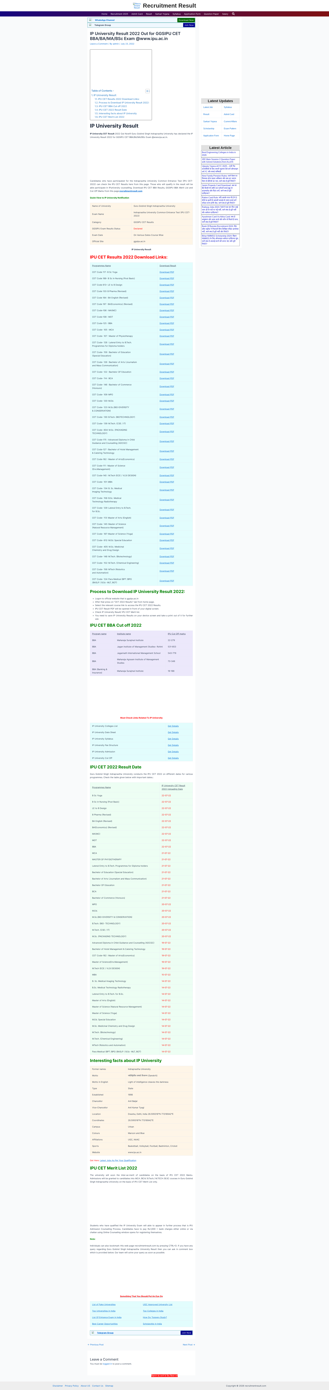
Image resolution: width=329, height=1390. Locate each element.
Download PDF (167, 272)
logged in (107, 1363)
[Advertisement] (164, 1383)
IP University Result (105, 95)
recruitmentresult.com (130, 191)
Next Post (189, 1345)
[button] (233, 14)
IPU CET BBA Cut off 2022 (113, 106)
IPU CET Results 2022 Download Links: (118, 99)
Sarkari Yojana (210, 121)
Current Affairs (230, 121)
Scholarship (208, 128)
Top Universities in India (103, 1311)
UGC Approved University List (157, 1304)
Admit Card (229, 114)
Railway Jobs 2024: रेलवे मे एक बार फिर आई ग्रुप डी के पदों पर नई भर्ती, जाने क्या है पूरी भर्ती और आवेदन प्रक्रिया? (220, 210)
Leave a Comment (99, 43)
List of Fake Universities (104, 1304)
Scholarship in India (152, 1323)
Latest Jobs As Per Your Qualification (118, 1160)
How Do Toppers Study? (155, 1317)
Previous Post (96, 1345)
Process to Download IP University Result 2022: (124, 102)
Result (206, 114)
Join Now (189, 25)
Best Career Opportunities (105, 1323)
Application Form (211, 136)
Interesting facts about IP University (118, 113)
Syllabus (228, 107)
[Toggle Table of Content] (146, 91)
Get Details (173, 726)
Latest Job (208, 107)
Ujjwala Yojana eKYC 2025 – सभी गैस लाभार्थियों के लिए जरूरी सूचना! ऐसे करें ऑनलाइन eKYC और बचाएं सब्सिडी (220, 169)
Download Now (186, 20)
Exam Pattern (230, 128)
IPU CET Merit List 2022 (111, 117)
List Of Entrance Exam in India (106, 1317)
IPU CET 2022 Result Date (113, 109)
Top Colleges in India (153, 1311)
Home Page (229, 136)
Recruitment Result (169, 5)
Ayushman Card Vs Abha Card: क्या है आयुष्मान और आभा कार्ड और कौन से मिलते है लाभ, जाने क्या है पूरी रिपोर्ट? (220, 219)
